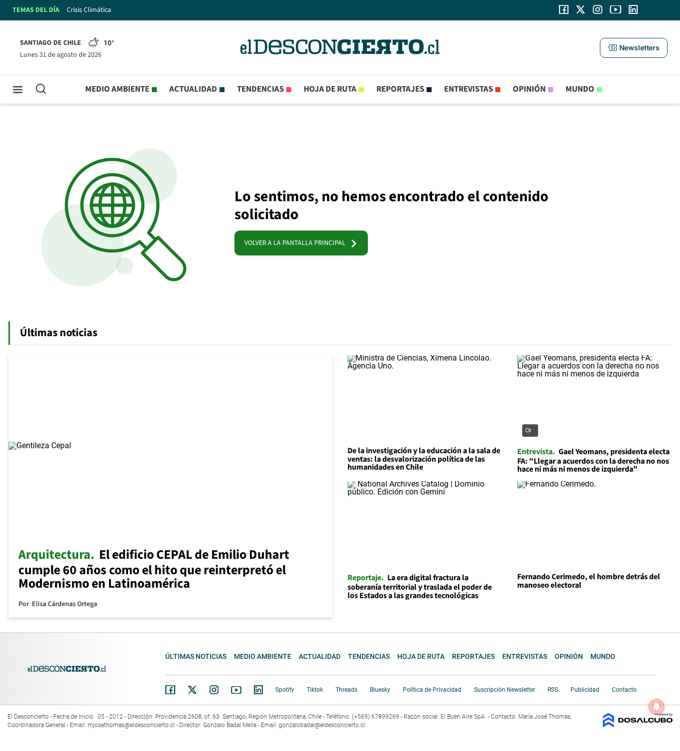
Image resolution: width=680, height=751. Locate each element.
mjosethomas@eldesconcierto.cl (131, 725)
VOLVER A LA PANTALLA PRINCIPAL (297, 243)
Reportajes (400, 89)
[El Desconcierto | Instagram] (597, 9)
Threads (346, 689)
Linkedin (258, 689)
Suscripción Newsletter (504, 689)
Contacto (624, 689)
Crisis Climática (89, 10)
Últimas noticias (196, 656)
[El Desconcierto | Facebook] (563, 9)
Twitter (193, 690)
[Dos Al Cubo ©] (638, 725)
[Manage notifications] (657, 707)
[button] (634, 48)
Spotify (284, 689)
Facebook (170, 689)
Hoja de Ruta (330, 89)
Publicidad (584, 689)
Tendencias (260, 89)
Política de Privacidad (432, 689)
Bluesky (380, 689)
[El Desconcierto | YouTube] (615, 9)
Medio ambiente (117, 89)
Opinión (529, 89)
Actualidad (193, 89)
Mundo (580, 89)
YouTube (236, 690)
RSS (553, 689)
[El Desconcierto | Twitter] (581, 9)
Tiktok (315, 689)
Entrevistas (468, 89)
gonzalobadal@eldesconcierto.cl (322, 725)
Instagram (214, 689)
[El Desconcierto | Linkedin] (633, 9)
